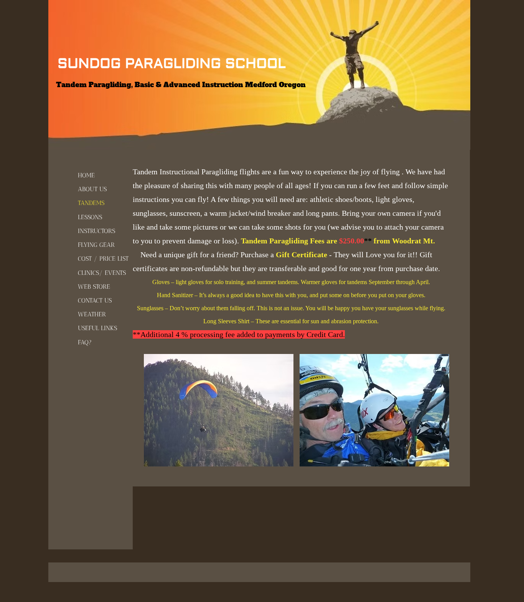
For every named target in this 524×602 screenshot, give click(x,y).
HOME (86, 175)
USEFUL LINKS (97, 328)
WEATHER (92, 314)
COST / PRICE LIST (103, 258)
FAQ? (85, 342)
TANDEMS (91, 203)
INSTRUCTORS (96, 231)
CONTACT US (95, 300)
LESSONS (90, 217)
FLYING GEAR (96, 244)
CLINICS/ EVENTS (102, 272)
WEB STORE (94, 286)
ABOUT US (92, 189)
